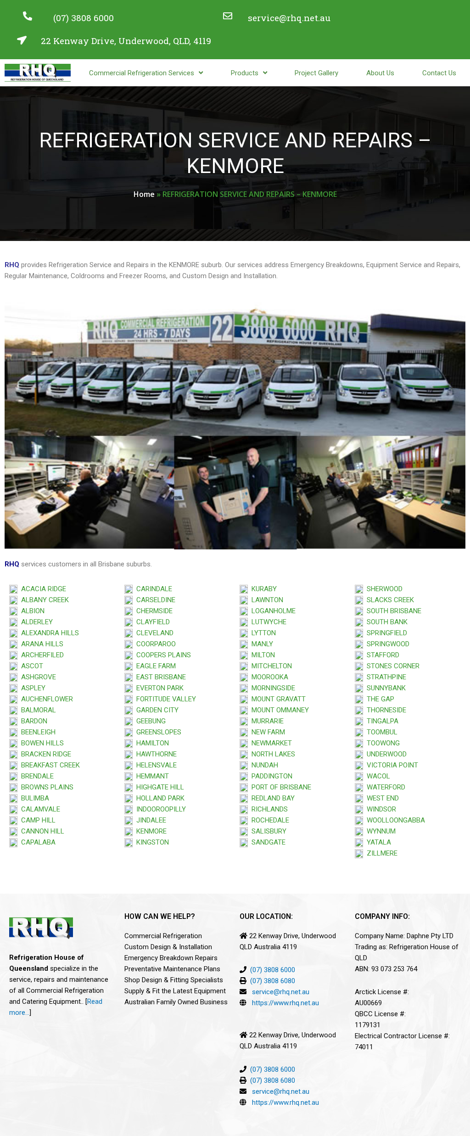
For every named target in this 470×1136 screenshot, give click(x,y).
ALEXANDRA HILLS (48, 633)
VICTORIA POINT (390, 765)
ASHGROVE (36, 677)
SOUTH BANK (385, 622)
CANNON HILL (40, 831)
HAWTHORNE (155, 754)
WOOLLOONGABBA (394, 820)
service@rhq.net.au (289, 17)
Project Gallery (316, 73)
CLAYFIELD (151, 622)
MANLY (260, 644)
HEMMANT (151, 776)
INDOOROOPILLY (159, 809)
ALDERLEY (35, 622)
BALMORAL (36, 710)
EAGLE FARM (154, 666)
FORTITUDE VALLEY (164, 699)
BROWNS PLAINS (45, 787)
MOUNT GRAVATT (277, 699)
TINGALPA (380, 721)
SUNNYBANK (384, 688)
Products (244, 73)
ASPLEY (31, 688)
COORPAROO (154, 644)
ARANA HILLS (40, 644)
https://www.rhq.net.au (285, 1003)
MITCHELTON (270, 666)
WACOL (376, 776)
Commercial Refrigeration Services (141, 73)
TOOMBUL (380, 732)
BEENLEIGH (36, 732)
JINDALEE (149, 820)
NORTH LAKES (271, 754)
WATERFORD (384, 787)
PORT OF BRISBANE (279, 787)
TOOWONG (381, 743)
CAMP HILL (36, 820)
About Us (380, 73)
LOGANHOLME (272, 611)
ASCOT (30, 666)
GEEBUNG (149, 721)
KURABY (262, 589)
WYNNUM (379, 831)
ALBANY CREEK (43, 600)
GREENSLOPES (157, 732)
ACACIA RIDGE (41, 589)
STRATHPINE (384, 677)
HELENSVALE (155, 765)
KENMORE (150, 831)
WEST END (381, 798)
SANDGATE (266, 842)
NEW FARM (266, 732)
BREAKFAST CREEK (48, 765)
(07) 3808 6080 (272, 981)
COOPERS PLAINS (162, 655)
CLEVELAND (153, 633)
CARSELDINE (154, 600)
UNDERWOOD (385, 754)
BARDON (32, 721)
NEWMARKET (270, 743)
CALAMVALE (40, 809)
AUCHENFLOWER (45, 699)
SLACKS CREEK (388, 600)
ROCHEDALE (268, 820)
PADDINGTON (270, 776)
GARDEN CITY (156, 710)
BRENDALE (35, 776)
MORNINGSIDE (271, 688)
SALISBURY (267, 831)
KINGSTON (151, 842)
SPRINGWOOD (386, 644)
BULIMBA (33, 798)
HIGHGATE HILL (158, 787)
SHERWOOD (383, 589)
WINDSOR (379, 809)
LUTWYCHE (267, 622)
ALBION (31, 611)
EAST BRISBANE (159, 677)
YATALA (377, 842)
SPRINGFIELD (385, 633)
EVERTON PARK (158, 688)
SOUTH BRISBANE (392, 611)
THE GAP (378, 699)
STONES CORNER (391, 666)
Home (144, 194)
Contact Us (439, 73)
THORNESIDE (384, 710)
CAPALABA (36, 842)
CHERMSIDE (153, 611)
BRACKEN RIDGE (44, 754)
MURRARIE (266, 721)
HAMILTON (151, 743)
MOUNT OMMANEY (278, 710)
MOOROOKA (268, 677)
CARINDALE (152, 589)
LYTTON (262, 633)
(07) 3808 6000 (83, 17)
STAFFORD (381, 655)
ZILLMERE (380, 853)
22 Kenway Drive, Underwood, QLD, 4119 (126, 40)
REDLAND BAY (271, 798)
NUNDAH (263, 765)
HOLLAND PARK (159, 798)
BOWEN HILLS (40, 743)
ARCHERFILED (40, 655)
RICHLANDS (268, 809)
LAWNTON (265, 600)
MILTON (261, 655)
